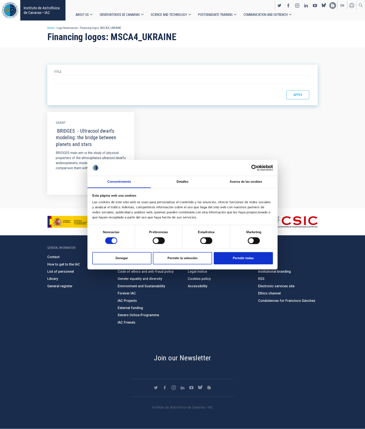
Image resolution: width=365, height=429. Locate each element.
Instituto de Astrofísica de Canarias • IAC (42, 10)
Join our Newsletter (182, 358)
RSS (261, 279)
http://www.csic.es (294, 222)
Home (50, 28)
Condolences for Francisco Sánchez (286, 301)
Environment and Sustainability (141, 286)
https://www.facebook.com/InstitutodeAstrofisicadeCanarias (288, 5)
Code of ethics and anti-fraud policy (146, 272)
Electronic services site (276, 286)
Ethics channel (269, 293)
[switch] (159, 240)
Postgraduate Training (215, 15)
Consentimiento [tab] (119, 182)
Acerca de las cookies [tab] (246, 182)
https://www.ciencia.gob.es (70, 222)
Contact (53, 257)
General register (59, 286)
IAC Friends (126, 322)
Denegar (122, 258)
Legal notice (197, 272)
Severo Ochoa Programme (138, 315)
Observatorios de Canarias (120, 15)
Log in (351, 5)
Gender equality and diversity (140, 279)
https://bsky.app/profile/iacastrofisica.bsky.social (323, 5)
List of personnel (60, 272)
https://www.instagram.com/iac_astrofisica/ (297, 5)
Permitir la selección (182, 258)
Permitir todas (243, 258)
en (342, 5)
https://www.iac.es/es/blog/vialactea (332, 5)
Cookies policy (199, 279)
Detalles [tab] (183, 182)
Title (57, 72)
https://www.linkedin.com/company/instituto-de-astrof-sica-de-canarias (306, 5)
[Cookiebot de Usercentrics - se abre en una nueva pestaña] (254, 168)
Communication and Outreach (266, 15)
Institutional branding (274, 272)
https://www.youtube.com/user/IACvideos (315, 5)
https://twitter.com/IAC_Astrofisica (279, 5)
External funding (130, 308)
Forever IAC (127, 293)
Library (52, 279)
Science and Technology (169, 15)
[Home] (10, 10)
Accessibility (197, 286)
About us (82, 15)
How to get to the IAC (63, 264)
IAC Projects (127, 301)
